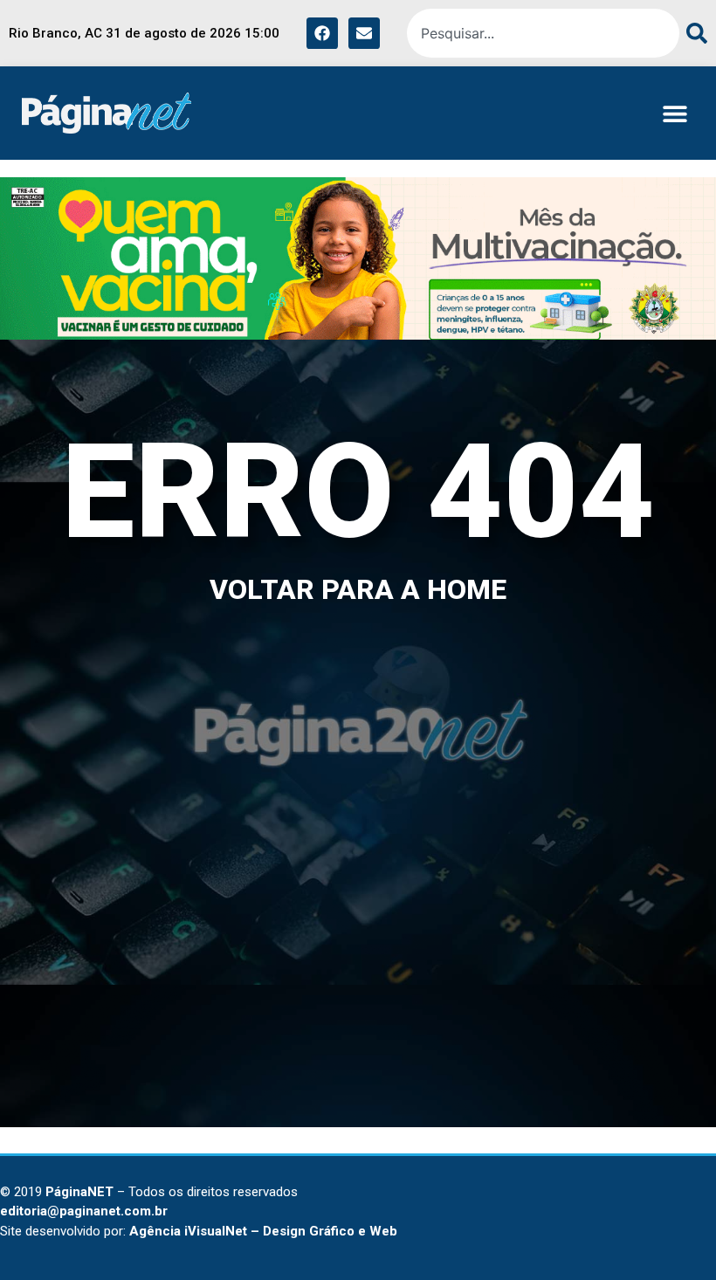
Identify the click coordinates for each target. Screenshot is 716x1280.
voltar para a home (358, 589)
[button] (674, 113)
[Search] (693, 33)
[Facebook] (322, 33)
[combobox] (543, 33)
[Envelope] (364, 33)
